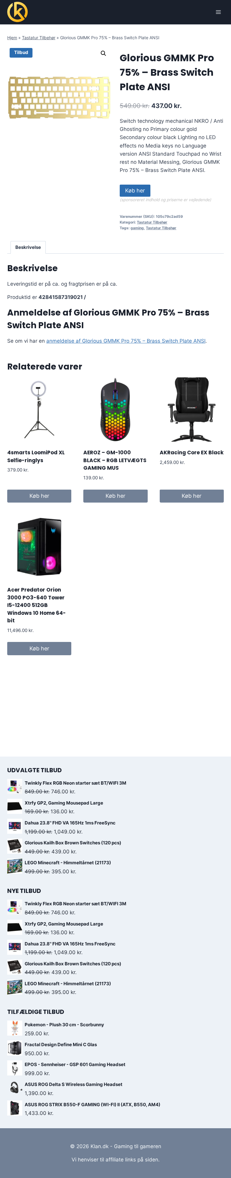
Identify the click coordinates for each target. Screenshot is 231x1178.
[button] (103, 53)
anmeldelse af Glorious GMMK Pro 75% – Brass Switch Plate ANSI (125, 341)
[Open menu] (218, 12)
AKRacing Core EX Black (191, 452)
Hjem (12, 37)
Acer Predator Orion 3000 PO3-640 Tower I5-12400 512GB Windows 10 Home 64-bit (36, 605)
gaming (137, 228)
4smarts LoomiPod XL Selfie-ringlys (36, 456)
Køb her (135, 190)
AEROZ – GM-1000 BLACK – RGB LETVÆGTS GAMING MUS (114, 460)
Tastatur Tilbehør (38, 37)
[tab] (28, 247)
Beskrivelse (28, 247)
